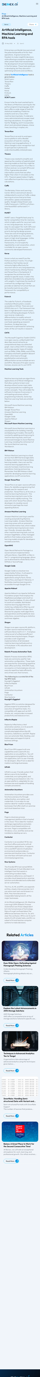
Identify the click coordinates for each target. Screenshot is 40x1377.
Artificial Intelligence (19, 74)
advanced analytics (11, 1061)
